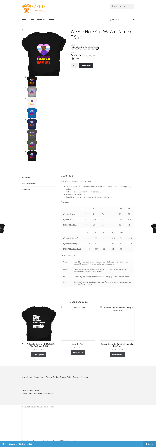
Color (73, 45)
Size (72, 53)
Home (24, 20)
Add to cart (86, 65)
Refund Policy (27, 377)
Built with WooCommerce (43, 393)
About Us (41, 20)
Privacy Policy (39, 377)
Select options (39, 354)
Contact (51, 20)
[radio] (72, 48)
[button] (23, 30)
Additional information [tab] (30, 183)
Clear (77, 59)
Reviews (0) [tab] (26, 190)
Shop (32, 20)
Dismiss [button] (151, 444)
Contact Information (80, 377)
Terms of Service (52, 377)
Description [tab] (26, 177)
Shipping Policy (65, 377)
